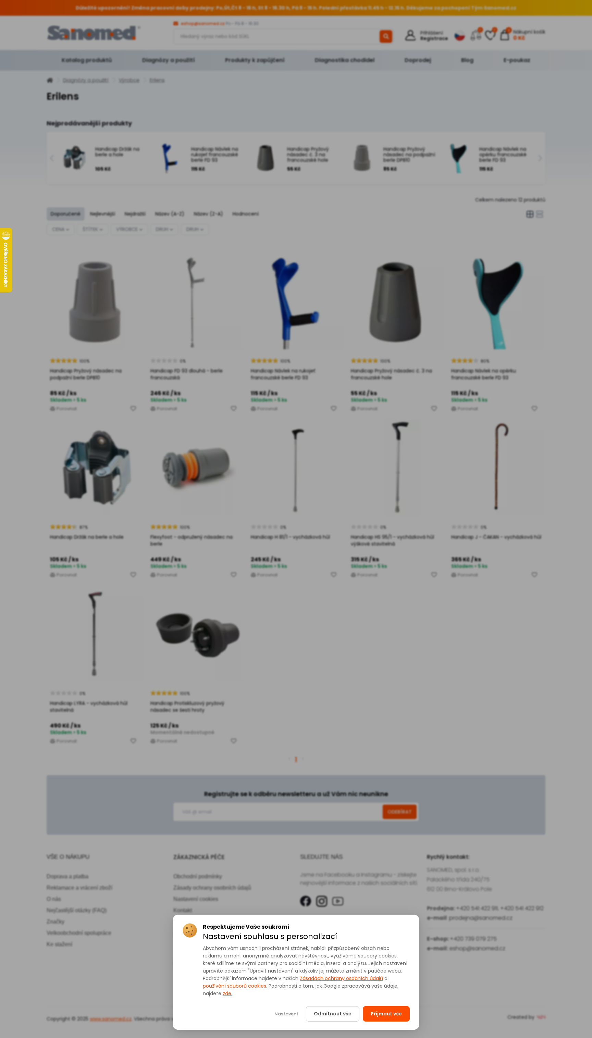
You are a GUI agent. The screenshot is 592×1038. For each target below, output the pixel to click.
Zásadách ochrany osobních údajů (341, 978)
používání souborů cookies (234, 985)
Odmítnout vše (333, 1013)
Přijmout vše (386, 1013)
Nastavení (286, 1014)
